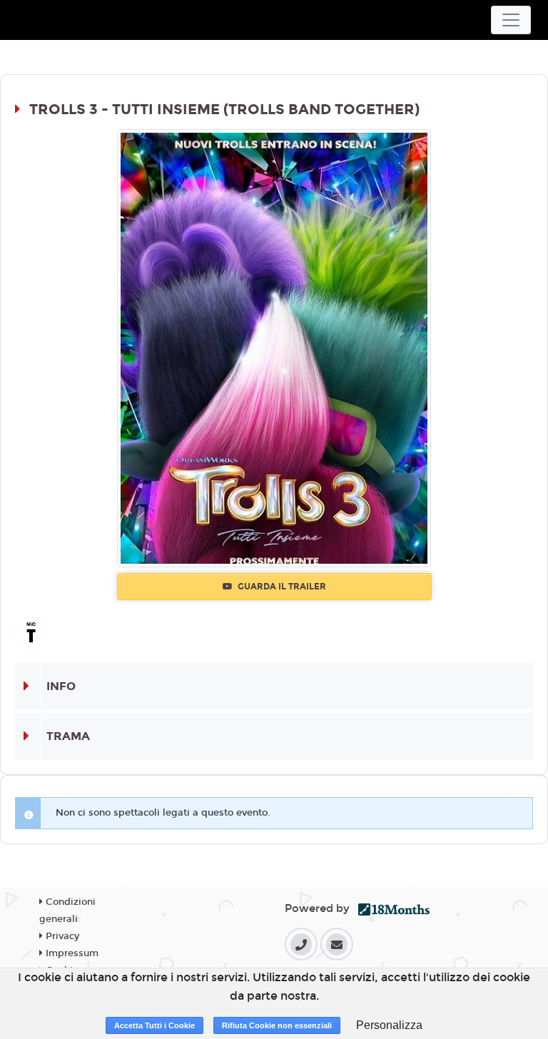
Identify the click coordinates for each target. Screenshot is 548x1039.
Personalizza (389, 1025)
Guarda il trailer (280, 587)
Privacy (61, 936)
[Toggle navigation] (511, 20)
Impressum (70, 953)
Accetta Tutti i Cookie (154, 1025)
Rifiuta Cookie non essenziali (277, 1025)
